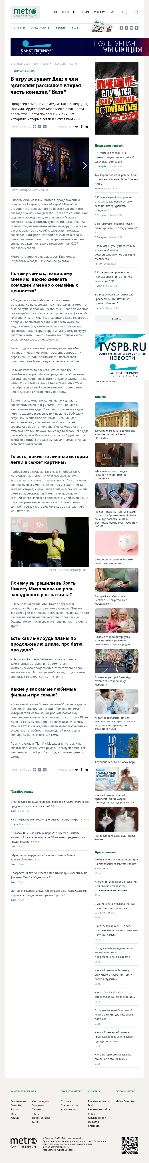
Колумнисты (68, 1109)
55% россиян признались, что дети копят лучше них (114, 561)
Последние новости (109, 145)
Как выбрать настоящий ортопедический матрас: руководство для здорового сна (114, 798)
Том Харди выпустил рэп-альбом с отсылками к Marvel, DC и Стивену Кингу (116, 179)
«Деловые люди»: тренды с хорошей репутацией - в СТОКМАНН (112, 474)
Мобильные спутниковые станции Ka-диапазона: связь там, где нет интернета (116, 864)
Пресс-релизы (41, 1117)
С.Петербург (17, 824)
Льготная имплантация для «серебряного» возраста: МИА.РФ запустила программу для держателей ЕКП (116, 723)
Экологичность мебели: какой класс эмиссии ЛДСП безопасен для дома (114, 1014)
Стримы (19, 27)
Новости (99, 286)
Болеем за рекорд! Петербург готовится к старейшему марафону (113, 681)
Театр (35, 1113)
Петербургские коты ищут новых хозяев (115, 837)
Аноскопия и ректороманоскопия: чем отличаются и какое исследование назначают (116, 886)
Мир (113, 12)
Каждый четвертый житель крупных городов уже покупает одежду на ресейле (114, 1037)
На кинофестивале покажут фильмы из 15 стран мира (44, 819)
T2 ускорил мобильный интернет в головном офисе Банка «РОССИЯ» (115, 434)
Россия (100, 12)
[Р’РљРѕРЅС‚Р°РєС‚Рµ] (76, 126)
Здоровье (38, 1105)
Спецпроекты (40, 27)
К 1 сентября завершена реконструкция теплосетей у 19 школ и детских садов (114, 157)
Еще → (117, 319)
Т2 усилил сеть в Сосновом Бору (115, 762)
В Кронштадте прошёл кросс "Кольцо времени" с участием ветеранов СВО (113, 277)
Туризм (36, 1109)
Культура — (62, 63)
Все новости (58, 12)
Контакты (94, 1126)
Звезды (61, 27)
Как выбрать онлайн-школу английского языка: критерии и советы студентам (114, 975)
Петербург (81, 12)
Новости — (48, 63)
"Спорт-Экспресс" (66, 1149)
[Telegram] (87, 126)
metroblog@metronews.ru (56, 1146)
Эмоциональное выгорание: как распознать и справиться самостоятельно (115, 908)
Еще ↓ (126, 12)
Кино (73, 63)
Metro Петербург (126, 1101)
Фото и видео (40, 1101)
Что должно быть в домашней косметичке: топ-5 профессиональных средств (114, 952)
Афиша (15, 1117)
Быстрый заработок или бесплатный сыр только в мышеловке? (111, 600)
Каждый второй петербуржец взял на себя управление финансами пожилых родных (113, 640)
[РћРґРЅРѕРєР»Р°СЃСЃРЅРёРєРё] (82, 126)
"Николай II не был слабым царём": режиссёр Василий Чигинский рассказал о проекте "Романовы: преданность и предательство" (48, 837)
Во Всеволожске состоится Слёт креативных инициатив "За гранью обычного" (114, 299)
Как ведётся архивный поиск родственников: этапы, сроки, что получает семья (116, 930)
